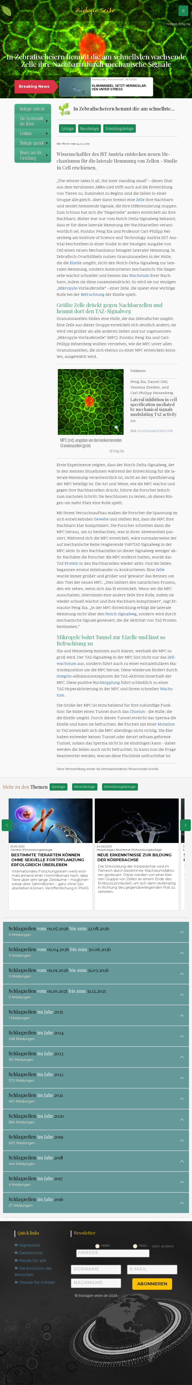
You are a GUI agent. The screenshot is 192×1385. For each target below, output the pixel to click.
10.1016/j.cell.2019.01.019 (155, 431)
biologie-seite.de (32, 108)
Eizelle (76, 263)
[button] (161, 87)
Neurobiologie (89, 128)
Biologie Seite (95, 10)
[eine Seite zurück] (7, 825)
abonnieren (152, 1283)
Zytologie (67, 128)
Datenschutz (31, 1253)
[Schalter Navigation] (183, 10)
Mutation (166, 724)
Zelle (140, 200)
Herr (105, 1245)
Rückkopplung (106, 683)
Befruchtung (92, 295)
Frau (143, 1245)
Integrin (64, 676)
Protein (71, 564)
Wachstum (139, 276)
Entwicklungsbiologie (119, 128)
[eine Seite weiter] (185, 825)
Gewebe (101, 519)
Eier (169, 731)
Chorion (137, 712)
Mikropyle (67, 288)
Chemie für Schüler (37, 1283)
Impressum (29, 1245)
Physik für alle (32, 1261)
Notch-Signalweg (121, 614)
